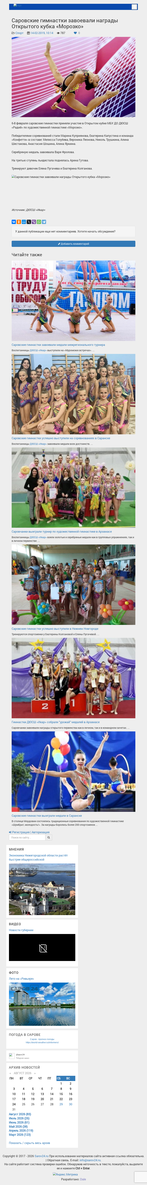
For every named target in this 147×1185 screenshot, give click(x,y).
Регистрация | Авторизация (30, 832)
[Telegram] (44, 222)
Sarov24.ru (41, 1156)
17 (14, 1099)
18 (23, 1099)
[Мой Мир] (24, 222)
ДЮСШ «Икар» (38, 350)
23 (70, 1099)
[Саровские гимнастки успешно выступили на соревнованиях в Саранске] (73, 394)
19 (32, 1099)
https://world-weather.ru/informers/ (42, 1042)
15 (61, 1094)
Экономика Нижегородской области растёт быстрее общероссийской (38, 857)
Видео (15, 924)
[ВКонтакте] (14, 222)
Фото (13, 972)
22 (61, 1099)
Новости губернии (21, 930)
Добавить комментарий (74, 243)
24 (14, 1104)
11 (23, 1094)
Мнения (16, 849)
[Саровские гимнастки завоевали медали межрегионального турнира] (73, 300)
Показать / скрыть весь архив (29, 1143)
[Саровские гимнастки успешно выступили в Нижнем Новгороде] (73, 584)
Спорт (19, 33)
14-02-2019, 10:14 (41, 33)
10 (14, 1094)
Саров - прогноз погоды (42, 1039)
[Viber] (34, 222)
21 (51, 1099)
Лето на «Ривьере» (21, 978)
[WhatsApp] (39, 222)
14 (51, 1094)
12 (32, 1094)
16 (70, 1094)
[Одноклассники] (19, 222)
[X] (29, 222)
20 (42, 1099)
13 (42, 1094)
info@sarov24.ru (90, 1160)
